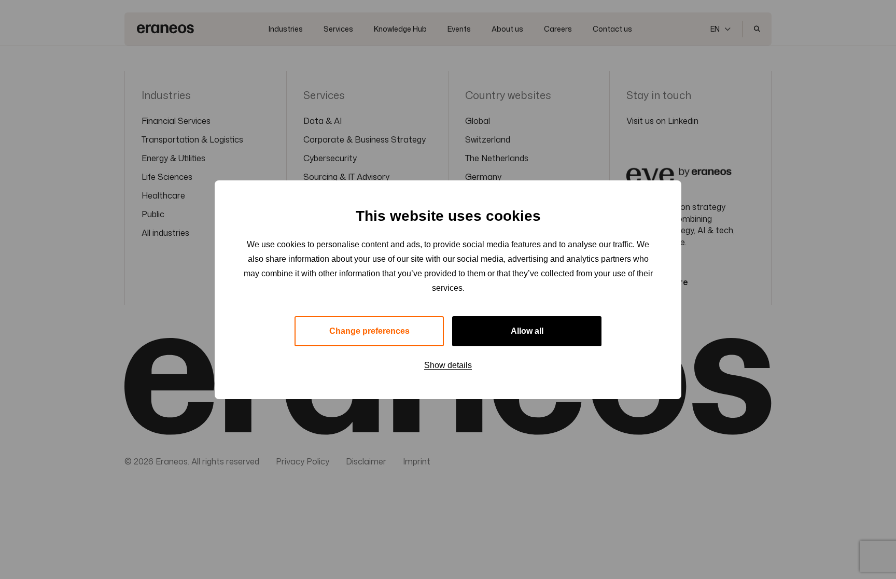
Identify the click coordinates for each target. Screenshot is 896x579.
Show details (448, 365)
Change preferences (369, 331)
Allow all (527, 331)
